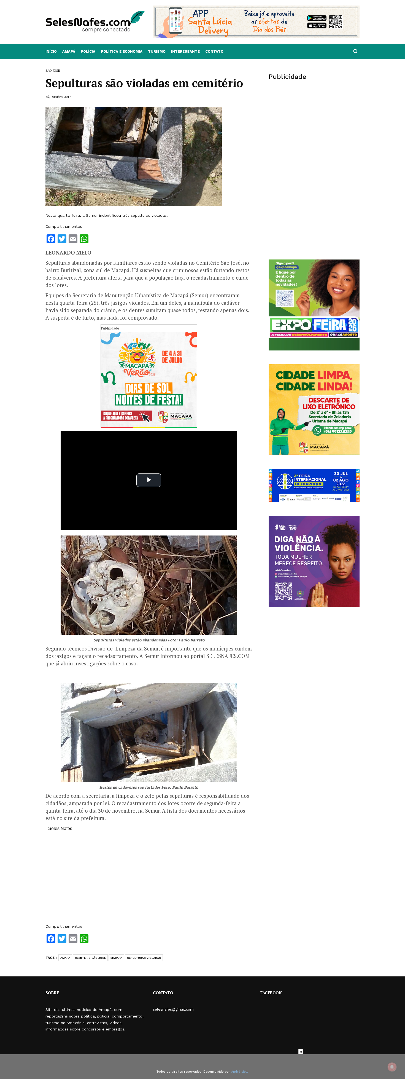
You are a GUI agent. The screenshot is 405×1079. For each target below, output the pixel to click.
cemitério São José (90, 957)
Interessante (185, 51)
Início (51, 51)
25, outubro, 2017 (58, 97)
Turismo (157, 51)
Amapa (65, 957)
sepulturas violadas (144, 957)
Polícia (88, 51)
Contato (214, 51)
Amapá (68, 51)
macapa (116, 957)
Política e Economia (121, 51)
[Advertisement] (148, 880)
